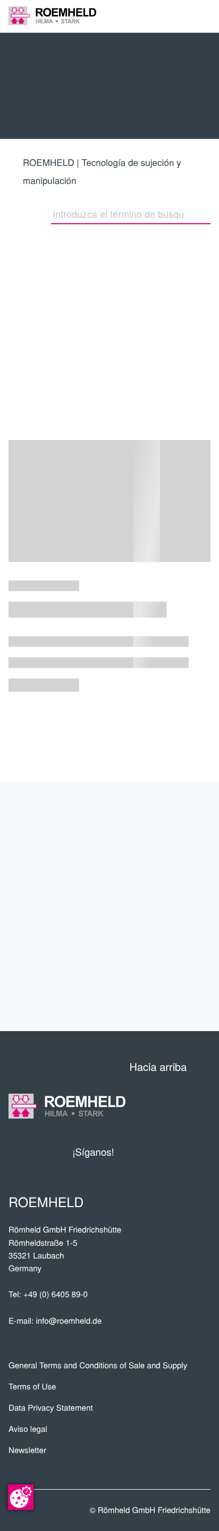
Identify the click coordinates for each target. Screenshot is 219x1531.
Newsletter (27, 1450)
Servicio (178, 924)
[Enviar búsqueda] (205, 213)
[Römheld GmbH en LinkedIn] (162, 1152)
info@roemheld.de (69, 1320)
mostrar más (109, 736)
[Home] (52, 15)
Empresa (177, 819)
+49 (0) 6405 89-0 (55, 1294)
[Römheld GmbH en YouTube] (138, 1152)
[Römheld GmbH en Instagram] (202, 1152)
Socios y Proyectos (134, 854)
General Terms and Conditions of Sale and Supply (98, 1365)
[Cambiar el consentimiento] (20, 1497)
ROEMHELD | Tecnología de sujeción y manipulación (102, 171)
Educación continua (133, 959)
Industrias (169, 889)
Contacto (173, 994)
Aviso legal (28, 1429)
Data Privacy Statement (51, 1407)
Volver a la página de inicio (56, 326)
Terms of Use (32, 1386)
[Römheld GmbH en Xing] (182, 1152)
